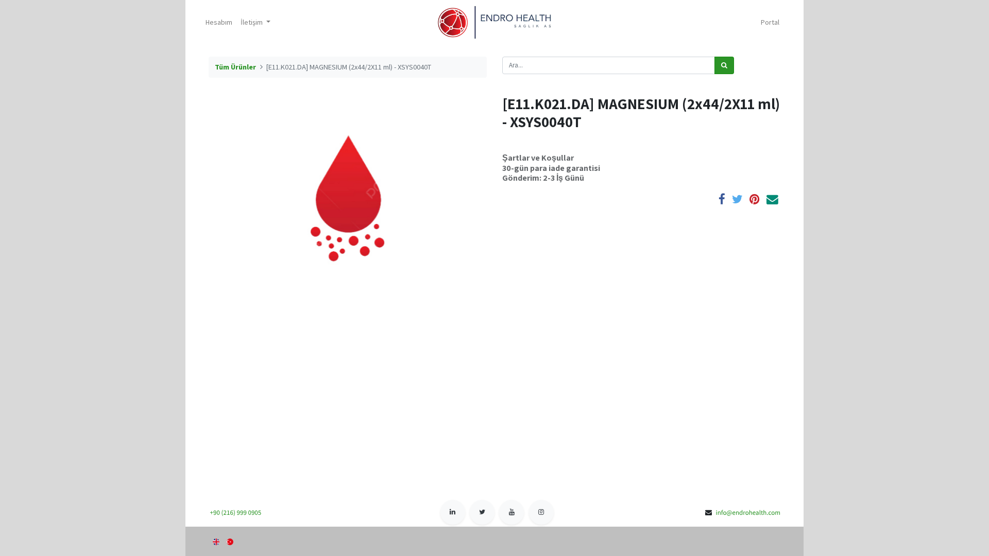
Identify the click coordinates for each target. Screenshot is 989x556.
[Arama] (724, 65)
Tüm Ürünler (235, 67)
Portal (770, 22)
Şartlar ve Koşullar (538, 157)
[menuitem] (218, 22)
